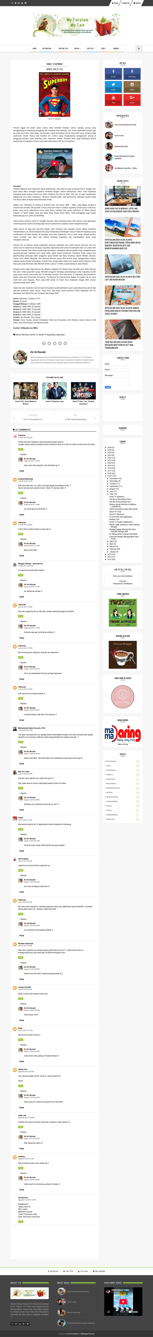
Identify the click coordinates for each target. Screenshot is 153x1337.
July (111, 491)
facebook (54, 1271)
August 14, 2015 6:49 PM (31, 753)
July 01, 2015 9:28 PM (25, 989)
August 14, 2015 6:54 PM (31, 1097)
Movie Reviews (22, 334)
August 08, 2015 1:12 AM (31, 545)
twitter (69, 1271)
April (112, 544)
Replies (23, 454)
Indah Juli (22, 1115)
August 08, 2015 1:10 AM (31, 461)
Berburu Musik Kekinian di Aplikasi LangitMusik (81, 1323)
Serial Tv (34, 334)
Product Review (112, 801)
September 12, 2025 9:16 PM (27, 1200)
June (112, 494)
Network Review (112, 797)
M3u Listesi (23, 1209)
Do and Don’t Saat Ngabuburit (120, 517)
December (114, 478)
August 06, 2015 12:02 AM (26, 1117)
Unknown (22, 522)
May (111, 541)
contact (138, 3)
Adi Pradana (23, 859)
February (113, 549)
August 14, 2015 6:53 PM (31, 1010)
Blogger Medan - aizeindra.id (30, 564)
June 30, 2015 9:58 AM (25, 524)
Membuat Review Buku (121, 146)
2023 (110, 455)
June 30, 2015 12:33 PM (25, 566)
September (114, 486)
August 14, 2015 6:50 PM (31, 800)
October (113, 484)
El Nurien (22, 435)
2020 (110, 463)
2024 (110, 453)
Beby (20, 1028)
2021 (110, 460)
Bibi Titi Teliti (23, 772)
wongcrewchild (24, 987)
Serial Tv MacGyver (116, 514)
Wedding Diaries (112, 815)
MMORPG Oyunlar (25, 1212)
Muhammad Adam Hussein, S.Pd (31, 728)
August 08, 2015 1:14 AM (31, 628)
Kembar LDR (114, 519)
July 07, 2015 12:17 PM (25, 1030)
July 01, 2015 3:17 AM (25, 820)
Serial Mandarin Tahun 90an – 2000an (126, 168)
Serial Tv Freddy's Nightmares (121, 522)
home (116, 3)
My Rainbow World (113, 788)
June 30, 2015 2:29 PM (25, 689)
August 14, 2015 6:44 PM (31, 669)
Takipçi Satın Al (24, 1207)
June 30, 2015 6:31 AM (25, 481)
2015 (110, 476)
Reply (20, 449)
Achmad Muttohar (25, 479)
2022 (110, 458)
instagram (100, 1271)
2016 (110, 473)
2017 (110, 471)
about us (126, 3)
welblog (21, 1157)
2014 (110, 554)
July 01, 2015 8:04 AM (25, 861)
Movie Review (111, 783)
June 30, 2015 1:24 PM (25, 607)
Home (34, 48)
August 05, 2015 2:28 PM (25, 1071)
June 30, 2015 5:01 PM (25, 730)
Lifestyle (90, 48)
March (112, 546)
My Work (110, 792)
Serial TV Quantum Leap (55, 401)
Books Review (111, 761)
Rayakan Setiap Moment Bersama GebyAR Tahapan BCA (122, 530)
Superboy (60, 334)
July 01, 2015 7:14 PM (25, 946)
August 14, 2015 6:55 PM (31, 1179)
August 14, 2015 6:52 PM (31, 925)
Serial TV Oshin (119, 135)
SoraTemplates (73, 1334)
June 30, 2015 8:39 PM (25, 774)
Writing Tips (63, 48)
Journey (116, 48)
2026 (110, 447)
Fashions (110, 775)
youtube (84, 1271)
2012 (110, 559)
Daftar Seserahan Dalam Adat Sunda (125, 124)
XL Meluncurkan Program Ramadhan (123, 534)
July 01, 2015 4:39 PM (25, 902)
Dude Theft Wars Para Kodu (29, 1217)
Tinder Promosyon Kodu (27, 1214)
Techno (109, 810)
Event (103, 48)
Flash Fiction (111, 779)
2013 (110, 557)
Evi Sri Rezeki (30, 459)
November (114, 481)
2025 (110, 450)
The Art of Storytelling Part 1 (120, 502)
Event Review (111, 770)
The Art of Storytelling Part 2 (120, 499)
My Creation (46, 48)
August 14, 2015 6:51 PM (31, 841)
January (113, 552)
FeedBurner (128, 584)
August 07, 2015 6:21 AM (25, 1159)
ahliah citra (22, 1069)
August (113, 489)
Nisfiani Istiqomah (25, 943)
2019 (110, 466)
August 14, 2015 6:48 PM (31, 710)
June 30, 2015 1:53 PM (25, 648)
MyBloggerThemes (87, 1334)
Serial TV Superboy (46, 334)
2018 (110, 468)
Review (76, 48)
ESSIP (20, 818)
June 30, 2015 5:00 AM (25, 437)
